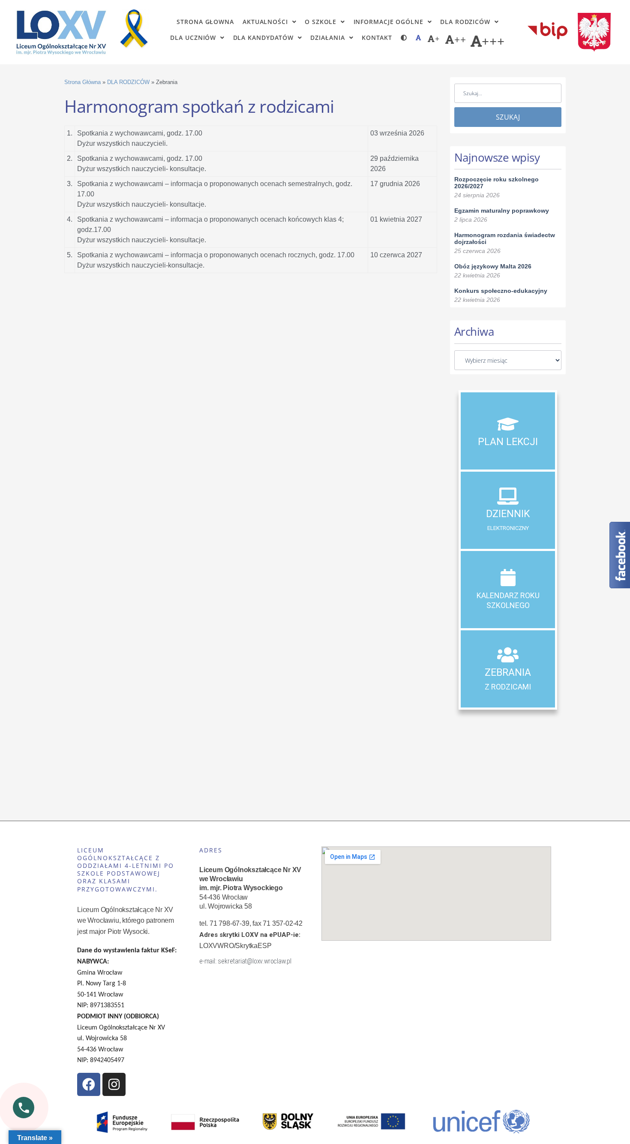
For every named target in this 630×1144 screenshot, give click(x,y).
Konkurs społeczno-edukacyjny (500, 290)
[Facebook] (88, 1084)
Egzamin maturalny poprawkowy (501, 210)
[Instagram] (114, 1084)
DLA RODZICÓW (128, 82)
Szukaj (508, 117)
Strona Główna (82, 82)
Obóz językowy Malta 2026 (492, 266)
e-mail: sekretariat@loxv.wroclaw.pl (245, 961)
